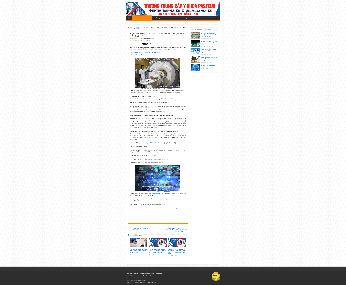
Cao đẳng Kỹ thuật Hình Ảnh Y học (162, 18)
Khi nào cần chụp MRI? (137, 55)
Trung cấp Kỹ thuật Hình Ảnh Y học (141, 18)
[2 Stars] (132, 38)
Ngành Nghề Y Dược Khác (208, 18)
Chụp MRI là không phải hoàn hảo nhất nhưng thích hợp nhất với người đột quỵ (175, 229)
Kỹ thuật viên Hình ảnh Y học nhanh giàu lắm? (140, 228)
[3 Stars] (133, 38)
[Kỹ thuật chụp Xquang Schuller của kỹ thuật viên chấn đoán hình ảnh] (195, 43)
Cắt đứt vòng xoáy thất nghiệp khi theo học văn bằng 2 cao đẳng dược (209, 58)
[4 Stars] (135, 38)
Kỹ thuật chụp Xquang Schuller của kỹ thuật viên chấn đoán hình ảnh (209, 42)
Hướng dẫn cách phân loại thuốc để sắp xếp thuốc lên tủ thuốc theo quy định (208, 34)
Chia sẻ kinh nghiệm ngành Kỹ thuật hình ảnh (186, 18)
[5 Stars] (136, 38)
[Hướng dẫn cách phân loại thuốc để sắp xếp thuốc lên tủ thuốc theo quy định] (195, 35)
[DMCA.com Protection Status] (216, 277)
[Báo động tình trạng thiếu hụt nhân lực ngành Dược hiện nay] (195, 51)
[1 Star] (130, 38)
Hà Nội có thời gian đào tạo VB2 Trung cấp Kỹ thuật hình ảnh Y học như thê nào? (157, 250)
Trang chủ (129, 18)
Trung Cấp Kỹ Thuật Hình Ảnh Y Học (144, 27)
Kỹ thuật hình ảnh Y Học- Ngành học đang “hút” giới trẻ (145, 52)
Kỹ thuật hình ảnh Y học (151, 273)
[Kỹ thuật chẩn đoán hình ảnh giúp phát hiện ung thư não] (195, 67)
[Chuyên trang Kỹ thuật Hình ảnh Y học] (173, 9)
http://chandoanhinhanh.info (138, 280)
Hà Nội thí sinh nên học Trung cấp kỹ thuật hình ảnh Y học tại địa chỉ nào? (138, 250)
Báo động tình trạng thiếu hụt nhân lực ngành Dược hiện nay (208, 50)
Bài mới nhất (207, 29)
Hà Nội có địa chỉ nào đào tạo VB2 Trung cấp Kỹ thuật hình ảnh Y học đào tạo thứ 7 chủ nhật (176, 251)
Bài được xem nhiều (196, 29)
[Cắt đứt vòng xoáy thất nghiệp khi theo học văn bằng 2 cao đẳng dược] (195, 59)
